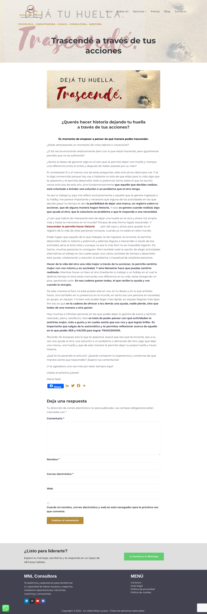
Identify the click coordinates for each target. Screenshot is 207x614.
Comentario (55, 418)
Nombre (53, 459)
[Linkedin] (26, 601)
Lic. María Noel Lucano (95, 610)
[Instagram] (32, 601)
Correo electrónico (60, 474)
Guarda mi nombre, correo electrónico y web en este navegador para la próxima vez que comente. (102, 509)
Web (50, 488)
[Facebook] (43, 601)
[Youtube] (37, 601)
